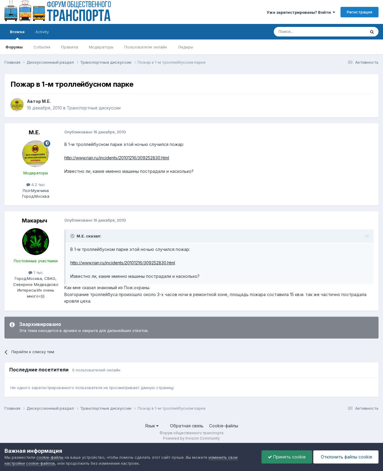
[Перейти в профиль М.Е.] (17, 104)
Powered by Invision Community (191, 438)
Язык (150, 425)
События (42, 47)
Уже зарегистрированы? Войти (300, 12)
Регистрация (359, 12)
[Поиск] (372, 31)
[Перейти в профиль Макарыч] (35, 241)
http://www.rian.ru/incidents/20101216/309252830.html (116, 157)
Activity (42, 31)
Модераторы (101, 47)
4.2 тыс (37, 184)
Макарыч (34, 220)
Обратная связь (186, 425)
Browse (17, 31)
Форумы (14, 47)
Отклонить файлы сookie (346, 456)
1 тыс (37, 272)
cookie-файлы (50, 457)
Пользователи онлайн (145, 47)
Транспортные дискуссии (94, 107)
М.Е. (46, 101)
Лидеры (185, 47)
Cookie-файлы (223, 425)
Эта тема (349, 31)
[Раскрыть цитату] (73, 236)
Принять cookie (289, 456)
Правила (69, 47)
